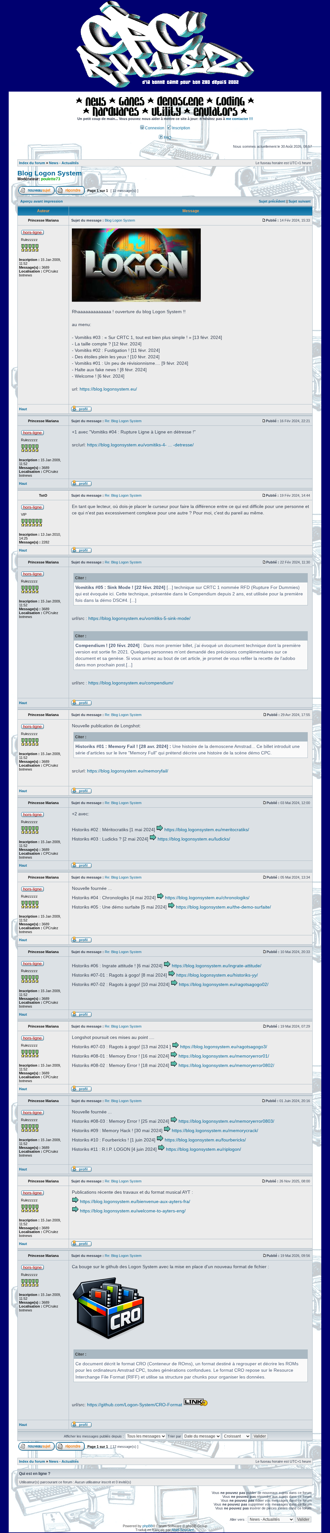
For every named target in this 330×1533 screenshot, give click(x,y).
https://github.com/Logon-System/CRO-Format (134, 1404)
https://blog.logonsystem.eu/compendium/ (130, 682)
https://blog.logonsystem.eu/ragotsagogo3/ (223, 1046)
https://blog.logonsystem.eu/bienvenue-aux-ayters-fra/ (135, 1201)
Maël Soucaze (183, 1530)
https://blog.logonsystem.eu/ (108, 389)
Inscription (180, 128)
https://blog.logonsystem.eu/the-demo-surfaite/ (223, 907)
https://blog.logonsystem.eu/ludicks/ (194, 838)
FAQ (167, 137)
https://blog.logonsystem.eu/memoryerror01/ (224, 1056)
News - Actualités (64, 163)
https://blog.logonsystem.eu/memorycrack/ (215, 1130)
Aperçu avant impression (41, 201)
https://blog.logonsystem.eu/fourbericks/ (205, 1139)
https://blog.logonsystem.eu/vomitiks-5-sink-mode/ (139, 618)
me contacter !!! (239, 119)
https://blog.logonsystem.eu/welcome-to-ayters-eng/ (133, 1210)
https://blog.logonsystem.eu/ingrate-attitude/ (216, 965)
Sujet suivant (299, 201)
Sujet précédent (272, 201)
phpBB (147, 1526)
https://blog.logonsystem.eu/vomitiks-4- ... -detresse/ (140, 444)
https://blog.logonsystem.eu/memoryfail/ (127, 770)
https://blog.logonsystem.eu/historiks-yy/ (217, 975)
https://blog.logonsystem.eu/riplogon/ (203, 1149)
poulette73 (50, 179)
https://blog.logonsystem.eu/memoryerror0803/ (226, 1121)
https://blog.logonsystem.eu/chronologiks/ (207, 897)
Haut (23, 409)
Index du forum (32, 163)
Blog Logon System (49, 173)
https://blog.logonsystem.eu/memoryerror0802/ (226, 1065)
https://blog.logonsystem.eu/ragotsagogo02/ (223, 984)
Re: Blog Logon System (123, 421)
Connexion (154, 128)
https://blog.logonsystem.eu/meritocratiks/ (206, 829)
